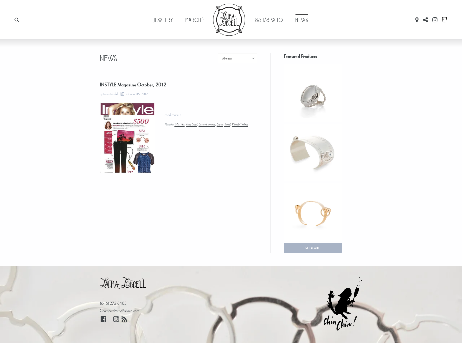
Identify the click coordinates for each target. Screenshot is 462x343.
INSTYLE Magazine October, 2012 (133, 85)
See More (312, 248)
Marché (194, 19)
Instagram (434, 19)
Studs (220, 124)
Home (229, 20)
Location (417, 19)
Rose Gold (191, 124)
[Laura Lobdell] (123, 284)
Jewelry (163, 19)
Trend (227, 124)
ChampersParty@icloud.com (119, 310)
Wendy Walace (240, 124)
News (301, 19)
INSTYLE (179, 124)
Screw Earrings (207, 124)
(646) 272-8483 (113, 303)
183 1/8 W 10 (268, 19)
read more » (173, 114)
